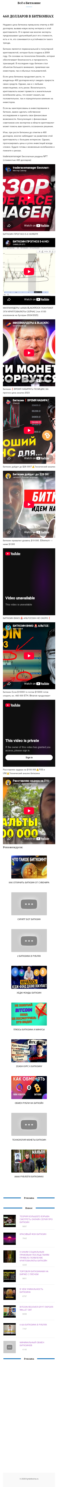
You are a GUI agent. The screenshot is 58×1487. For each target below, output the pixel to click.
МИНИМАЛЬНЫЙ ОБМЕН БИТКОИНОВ (32, 1344)
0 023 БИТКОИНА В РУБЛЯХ (33, 1324)
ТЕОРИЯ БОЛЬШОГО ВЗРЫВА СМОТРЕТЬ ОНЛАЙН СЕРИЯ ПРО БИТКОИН (36, 1219)
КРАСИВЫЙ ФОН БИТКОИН (33, 1234)
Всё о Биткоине (29, 3)
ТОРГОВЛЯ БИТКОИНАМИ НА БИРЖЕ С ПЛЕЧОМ (34, 1273)
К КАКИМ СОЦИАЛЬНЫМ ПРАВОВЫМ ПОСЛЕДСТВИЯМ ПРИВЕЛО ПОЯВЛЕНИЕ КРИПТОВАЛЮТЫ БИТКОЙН (34, 1256)
